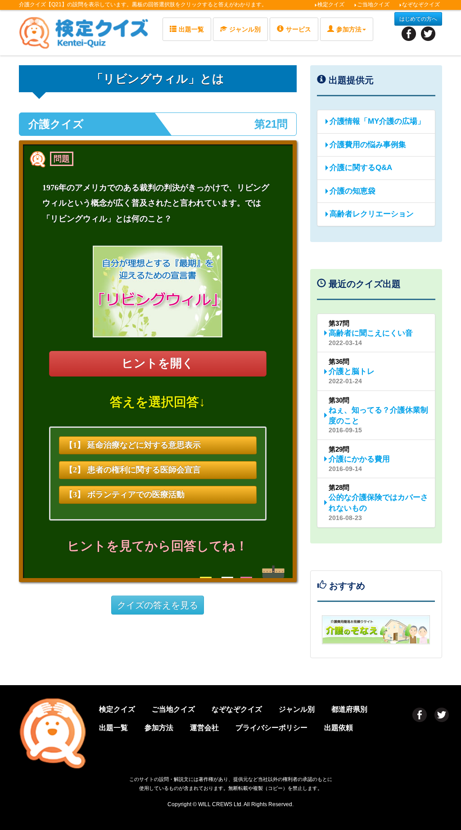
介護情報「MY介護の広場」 (377, 121)
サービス (298, 29)
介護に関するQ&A (361, 167)
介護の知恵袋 (352, 191)
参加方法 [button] (349, 29)
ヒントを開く (158, 363)
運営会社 (204, 727)
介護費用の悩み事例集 (368, 144)
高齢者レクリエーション (372, 214)
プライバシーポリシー (271, 727)
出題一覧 (191, 29)
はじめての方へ (418, 19)
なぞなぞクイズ (421, 4)
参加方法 (159, 727)
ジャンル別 (245, 29)
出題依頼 (338, 727)
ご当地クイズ (373, 4)
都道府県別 (349, 709)
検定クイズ (330, 4)
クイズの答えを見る (157, 605)
